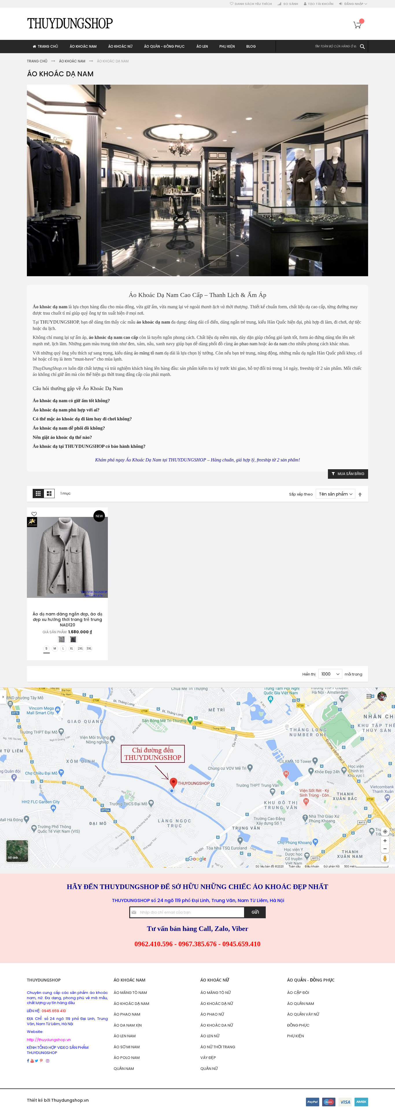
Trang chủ (37, 61)
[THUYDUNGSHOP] (70, 22)
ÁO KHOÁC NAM (72, 61)
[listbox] (68, 640)
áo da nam (277, 343)
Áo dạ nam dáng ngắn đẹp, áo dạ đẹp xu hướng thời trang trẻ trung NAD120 (67, 619)
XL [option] (71, 648)
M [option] (54, 648)
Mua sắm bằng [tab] (351, 473)
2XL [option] (80, 648)
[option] (61, 639)
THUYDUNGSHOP (59, 322)
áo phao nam (245, 343)
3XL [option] (89, 648)
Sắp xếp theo (301, 494)
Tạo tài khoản (320, 4)
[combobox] (322, 46)
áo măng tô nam (148, 352)
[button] (34, 514)
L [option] (63, 648)
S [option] (46, 648)
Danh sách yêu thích (253, 4)
